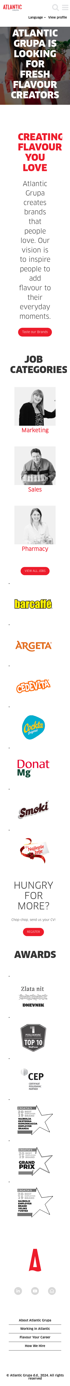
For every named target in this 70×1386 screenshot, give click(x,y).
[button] (65, 7)
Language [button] (36, 17)
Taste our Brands (35, 332)
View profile (57, 17)
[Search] (55, 7)
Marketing (35, 430)
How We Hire (35, 1346)
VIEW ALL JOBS (35, 571)
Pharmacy (35, 549)
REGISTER (33, 932)
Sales (35, 490)
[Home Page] (12, 7)
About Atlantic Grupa (35, 1320)
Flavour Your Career (35, 1337)
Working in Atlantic (35, 1328)
